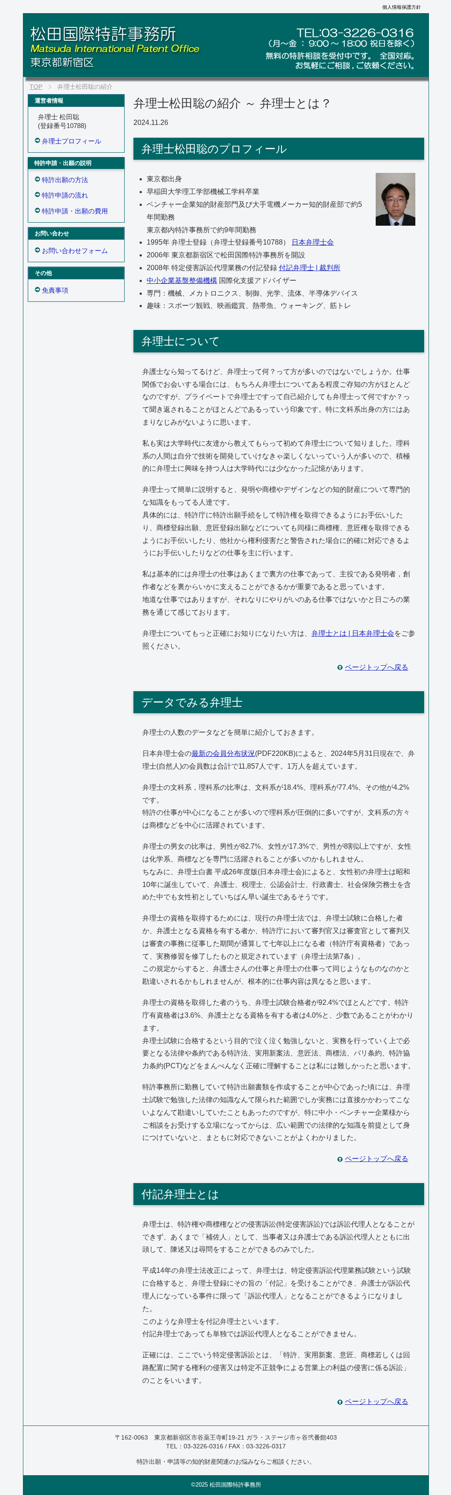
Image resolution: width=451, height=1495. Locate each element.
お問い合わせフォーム (75, 250)
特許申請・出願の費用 (75, 211)
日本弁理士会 (313, 242)
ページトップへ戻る (376, 667)
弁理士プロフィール (71, 141)
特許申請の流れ (65, 195)
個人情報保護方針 (401, 7)
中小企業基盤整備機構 (182, 280)
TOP (36, 86)
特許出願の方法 (65, 179)
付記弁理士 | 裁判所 (309, 267)
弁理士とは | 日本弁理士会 (352, 633)
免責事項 (55, 290)
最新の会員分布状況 (223, 753)
